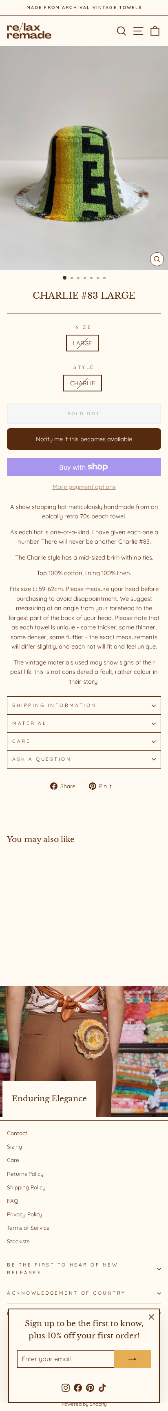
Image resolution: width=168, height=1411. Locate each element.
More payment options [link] (84, 487)
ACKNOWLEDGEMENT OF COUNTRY (66, 1293)
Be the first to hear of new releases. (62, 1268)
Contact (17, 1132)
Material (29, 723)
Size (84, 327)
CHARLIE (82, 383)
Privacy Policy (24, 1214)
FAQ (12, 1200)
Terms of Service (28, 1227)
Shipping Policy (26, 1187)
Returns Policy (25, 1173)
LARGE (82, 343)
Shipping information (54, 705)
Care (21, 741)
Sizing (14, 1146)
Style (84, 367)
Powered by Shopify (84, 1404)
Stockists (18, 1241)
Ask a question (41, 759)
